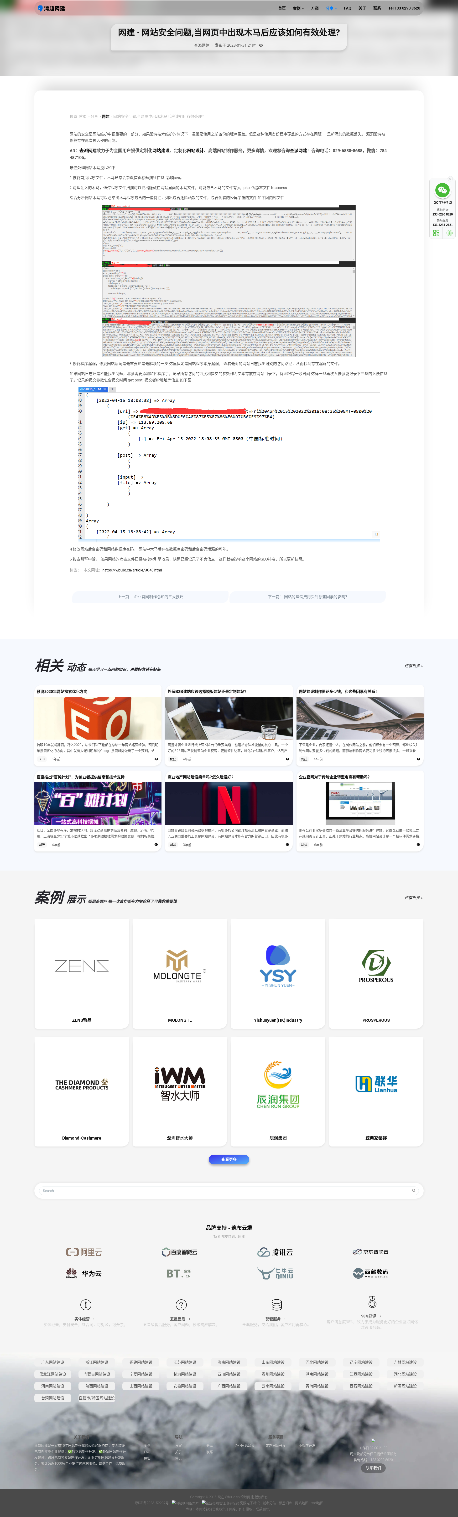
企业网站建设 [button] (244, 1445)
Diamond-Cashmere (81, 1138)
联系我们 (373, 1468)
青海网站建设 (317, 1386)
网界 (42, 844)
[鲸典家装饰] (376, 1084)
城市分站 (270, 1503)
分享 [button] (330, 8)
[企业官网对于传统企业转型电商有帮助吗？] (360, 803)
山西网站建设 (141, 1386)
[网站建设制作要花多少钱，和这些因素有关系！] (360, 718)
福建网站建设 (141, 1362)
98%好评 (369, 1316)
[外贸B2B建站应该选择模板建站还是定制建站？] (228, 718)
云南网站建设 (273, 1386)
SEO (42, 759)
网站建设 (161, 150)
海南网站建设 (229, 1362)
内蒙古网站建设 (96, 1374)
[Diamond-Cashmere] (82, 1084)
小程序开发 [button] (307, 1445)
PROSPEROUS (376, 1020)
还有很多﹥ (414, 666)
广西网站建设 (229, 1386)
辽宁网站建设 (361, 1362)
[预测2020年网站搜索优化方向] (97, 718)
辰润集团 (278, 1138)
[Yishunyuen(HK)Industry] (278, 966)
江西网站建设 (361, 1374)
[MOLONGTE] (180, 966)
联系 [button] (377, 8)
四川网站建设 (229, 1374)
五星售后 (178, 1319)
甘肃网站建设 (184, 1374)
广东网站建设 (52, 1362)
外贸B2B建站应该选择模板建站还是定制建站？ (208, 692)
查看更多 (229, 1159)
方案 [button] (315, 8)
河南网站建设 (52, 1386)
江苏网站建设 (184, 1362)
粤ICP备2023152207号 (152, 1503)
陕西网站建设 (96, 1386)
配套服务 (273, 1319)
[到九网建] (51, 8)
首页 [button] (282, 8)
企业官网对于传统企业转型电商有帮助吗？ (335, 777)
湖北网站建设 (405, 1374)
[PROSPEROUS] (376, 966)
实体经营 (82, 1319)
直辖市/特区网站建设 (97, 1398)
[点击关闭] (450, 178)
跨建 (173, 759)
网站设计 (195, 150)
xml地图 (317, 1503)
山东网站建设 (273, 1362)
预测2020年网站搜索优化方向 (62, 692)
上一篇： (150, 597)
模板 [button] (147, 1458)
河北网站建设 (317, 1362)
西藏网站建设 (361, 1386)
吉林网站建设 (405, 1362)
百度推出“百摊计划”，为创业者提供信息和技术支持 (81, 777)
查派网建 (88, 150)
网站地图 (302, 1503)
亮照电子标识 (249, 1503)
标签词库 (286, 1503)
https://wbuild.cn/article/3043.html (132, 570)
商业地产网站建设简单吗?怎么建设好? (201, 777)
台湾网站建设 (52, 1398)
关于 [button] (362, 8)
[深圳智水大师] (180, 1084)
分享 (94, 116)
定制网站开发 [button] (276, 1445)
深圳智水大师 (180, 1138)
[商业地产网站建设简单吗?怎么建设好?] (228, 803)
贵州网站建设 (273, 1374)
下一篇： (307, 597)
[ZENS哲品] (82, 966)
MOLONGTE (180, 1020)
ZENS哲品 (82, 1020)
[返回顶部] (449, 233)
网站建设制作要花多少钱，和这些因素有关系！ (339, 692)
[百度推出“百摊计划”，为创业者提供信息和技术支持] (97, 803)
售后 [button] (178, 1458)
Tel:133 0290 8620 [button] (404, 8)
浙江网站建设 (96, 1362)
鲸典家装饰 (376, 1138)
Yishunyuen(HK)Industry (278, 1020)
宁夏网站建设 (141, 1374)
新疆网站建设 (405, 1386)
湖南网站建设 (317, 1374)
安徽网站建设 (184, 1386)
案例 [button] (297, 8)
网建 (105, 116)
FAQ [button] (347, 8)
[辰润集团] (278, 1084)
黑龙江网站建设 (52, 1374)
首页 (83, 116)
